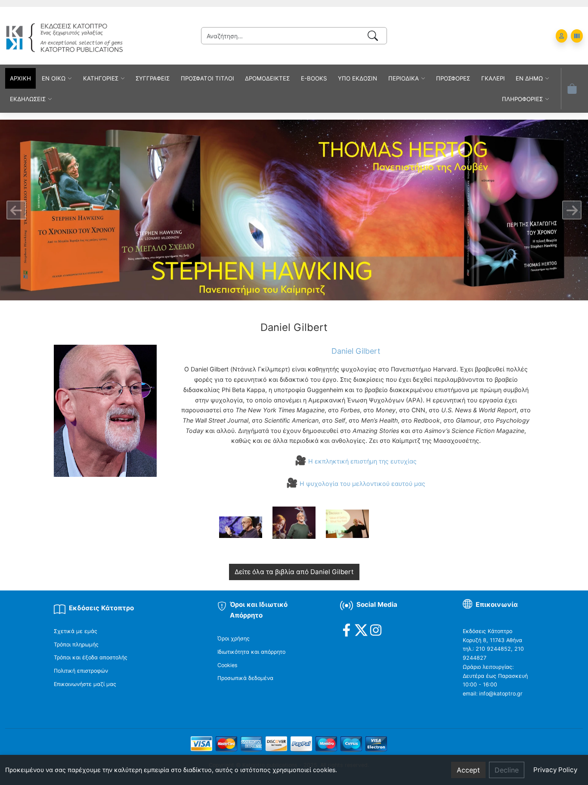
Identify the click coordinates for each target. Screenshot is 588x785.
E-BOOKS (314, 78)
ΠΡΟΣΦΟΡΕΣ (453, 78)
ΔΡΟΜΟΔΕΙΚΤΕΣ (267, 78)
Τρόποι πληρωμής (76, 644)
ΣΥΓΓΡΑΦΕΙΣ (153, 78)
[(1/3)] (240, 527)
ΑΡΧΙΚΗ (20, 78)
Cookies (227, 665)
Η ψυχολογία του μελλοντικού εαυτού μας (362, 483)
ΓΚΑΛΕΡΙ (493, 78)
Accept (468, 770)
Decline (507, 770)
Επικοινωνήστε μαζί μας (85, 684)
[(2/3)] (294, 522)
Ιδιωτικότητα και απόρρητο (251, 652)
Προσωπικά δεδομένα (245, 678)
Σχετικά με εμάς (75, 631)
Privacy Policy (555, 770)
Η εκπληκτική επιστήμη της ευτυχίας (362, 461)
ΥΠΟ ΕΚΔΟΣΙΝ (357, 78)
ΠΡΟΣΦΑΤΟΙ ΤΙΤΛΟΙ (207, 78)
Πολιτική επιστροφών (81, 671)
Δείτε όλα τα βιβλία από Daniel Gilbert (294, 572)
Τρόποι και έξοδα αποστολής (90, 657)
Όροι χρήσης (233, 638)
